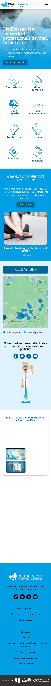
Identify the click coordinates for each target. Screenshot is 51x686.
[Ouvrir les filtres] (36, 4)
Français (25, 632)
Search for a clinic (25, 269)
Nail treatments (37, 136)
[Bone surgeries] (14, 103)
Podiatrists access (25, 652)
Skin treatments (14, 136)
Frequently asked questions (25, 614)
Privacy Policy (25, 663)
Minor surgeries (37, 88)
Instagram (22, 597)
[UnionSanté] (23, 680)
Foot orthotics (13, 87)
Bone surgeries (13, 112)
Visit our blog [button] (25, 204)
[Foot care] (14, 151)
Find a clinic (25, 620)
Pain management (37, 112)
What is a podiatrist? (25, 608)
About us (25, 637)
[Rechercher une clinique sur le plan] (25, 302)
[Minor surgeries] (37, 80)
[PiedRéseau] (25, 577)
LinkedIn (28, 597)
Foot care (13, 158)
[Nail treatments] (37, 127)
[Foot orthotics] (14, 80)
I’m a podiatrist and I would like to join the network (25, 645)
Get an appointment (15, 62)
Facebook (15, 597)
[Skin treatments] (14, 127)
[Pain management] (37, 103)
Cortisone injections (37, 159)
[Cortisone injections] (37, 151)
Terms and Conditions (25, 658)
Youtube (35, 597)
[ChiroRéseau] (41, 680)
